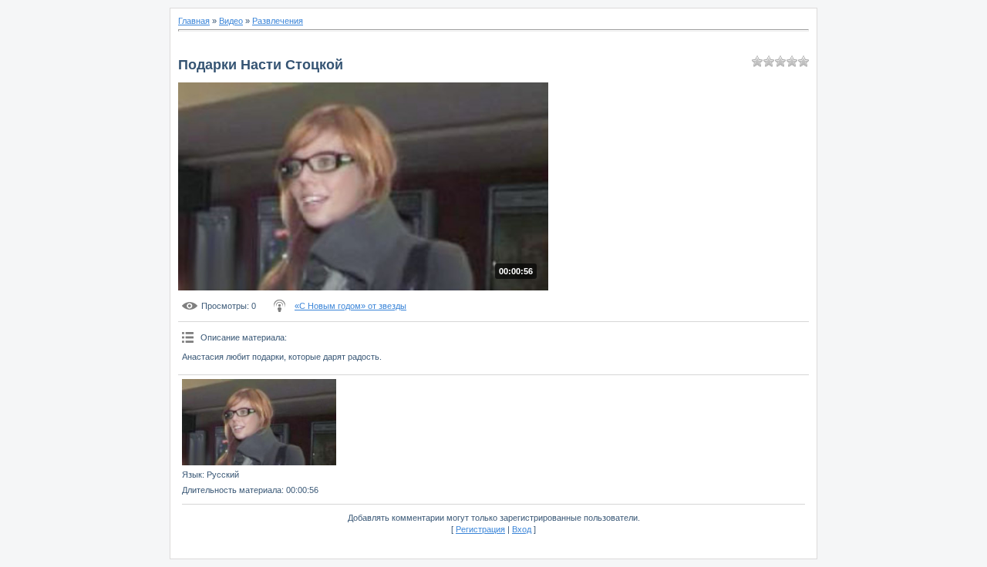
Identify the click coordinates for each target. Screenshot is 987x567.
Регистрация (480, 529)
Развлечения (277, 20)
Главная (194, 20)
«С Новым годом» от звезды (350, 305)
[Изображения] (259, 422)
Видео (231, 20)
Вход (521, 529)
